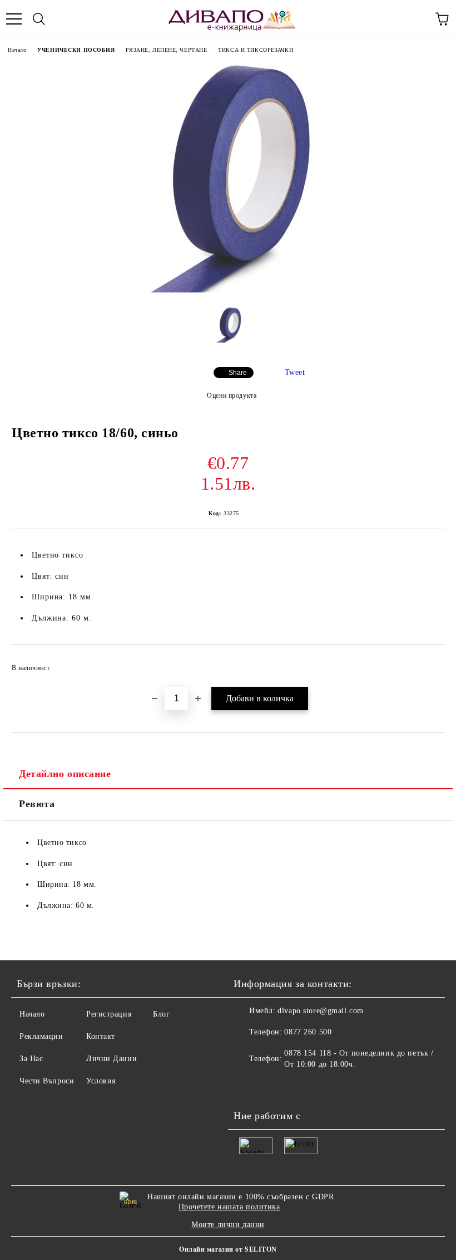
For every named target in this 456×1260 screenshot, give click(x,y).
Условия (101, 1081)
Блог (161, 1014)
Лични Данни (111, 1058)
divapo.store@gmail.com (320, 1011)
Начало (17, 50)
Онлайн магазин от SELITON (228, 1249)
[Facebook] (248, 1087)
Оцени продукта (231, 395)
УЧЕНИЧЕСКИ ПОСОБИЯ (76, 50)
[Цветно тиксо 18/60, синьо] (228, 290)
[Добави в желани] (428, 663)
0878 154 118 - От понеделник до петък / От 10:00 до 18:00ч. (358, 1058)
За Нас (31, 1058)
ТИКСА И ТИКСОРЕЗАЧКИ (255, 50)
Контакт (100, 1036)
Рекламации (41, 1036)
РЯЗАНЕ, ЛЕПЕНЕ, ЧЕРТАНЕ (166, 50)
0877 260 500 (307, 1032)
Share (238, 373)
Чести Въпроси (46, 1081)
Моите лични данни (228, 1224)
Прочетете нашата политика (229, 1207)
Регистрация (108, 1014)
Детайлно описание (65, 773)
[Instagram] (272, 1087)
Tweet (295, 372)
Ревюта (36, 803)
